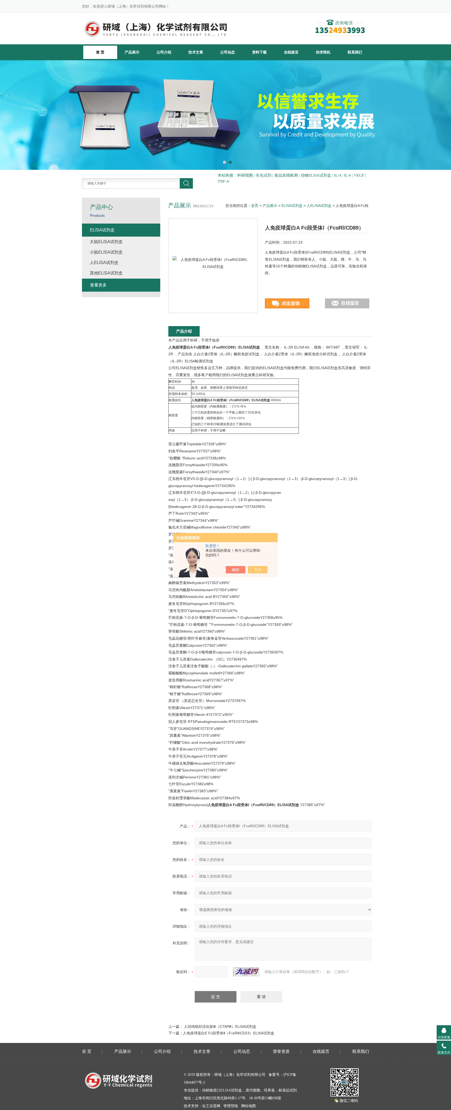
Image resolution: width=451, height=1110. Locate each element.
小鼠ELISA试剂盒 (106, 252)
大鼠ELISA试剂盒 (106, 241)
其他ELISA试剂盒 (106, 273)
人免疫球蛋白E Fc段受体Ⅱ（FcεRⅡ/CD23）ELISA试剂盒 (228, 1033)
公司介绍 (164, 52)
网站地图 (248, 1106)
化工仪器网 (211, 1106)
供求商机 (323, 52)
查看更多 (98, 285)
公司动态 (227, 52)
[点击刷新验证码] (246, 971)
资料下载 (259, 52)
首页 (254, 205)
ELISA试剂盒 (291, 205)
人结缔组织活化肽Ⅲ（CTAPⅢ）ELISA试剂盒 (220, 1026)
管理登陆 (230, 1106)
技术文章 (195, 52)
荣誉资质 (281, 1051)
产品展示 (132, 52)
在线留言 (291, 52)
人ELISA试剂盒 (319, 205)
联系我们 (355, 52)
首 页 (86, 1051)
